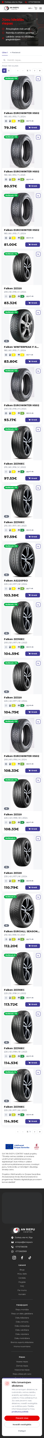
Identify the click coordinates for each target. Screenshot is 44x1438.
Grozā (34, 127)
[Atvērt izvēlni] (40, 8)
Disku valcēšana (22, 1330)
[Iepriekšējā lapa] (23, 70)
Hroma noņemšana (22, 1346)
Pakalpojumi (22, 1305)
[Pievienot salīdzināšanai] (38, 78)
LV (29, 8)
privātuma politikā (20, 1412)
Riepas (22, 1357)
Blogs (22, 1270)
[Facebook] (22, 1258)
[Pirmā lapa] (18, 70)
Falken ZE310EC (14, 463)
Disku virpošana (22, 1334)
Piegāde (22, 1282)
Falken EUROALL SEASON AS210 (22, 931)
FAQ (22, 1286)
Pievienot (15, 52)
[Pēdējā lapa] (40, 70)
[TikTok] (30, 1258)
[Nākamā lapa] (35, 70)
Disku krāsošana (22, 1318)
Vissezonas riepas (22, 1370)
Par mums (22, 1290)
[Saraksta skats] (8, 70)
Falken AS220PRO (16, 580)
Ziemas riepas (22, 1366)
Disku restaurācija (22, 1326)
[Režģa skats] (4, 70)
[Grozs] (35, 8)
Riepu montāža (22, 1310)
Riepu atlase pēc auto (22, 1374)
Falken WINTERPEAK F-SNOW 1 (22, 346)
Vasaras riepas (22, 1362)
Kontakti (22, 1294)
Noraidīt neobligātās (22, 1424)
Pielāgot (22, 1431)
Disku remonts (22, 1322)
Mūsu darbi (22, 1274)
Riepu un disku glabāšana (22, 1314)
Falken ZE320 (13, 288)
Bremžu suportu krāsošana (22, 1342)
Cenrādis (22, 1278)
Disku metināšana (22, 1338)
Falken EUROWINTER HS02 (21, 113)
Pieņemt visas (22, 1418)
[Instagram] (14, 1258)
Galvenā (22, 1265)
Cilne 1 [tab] (5, 52)
